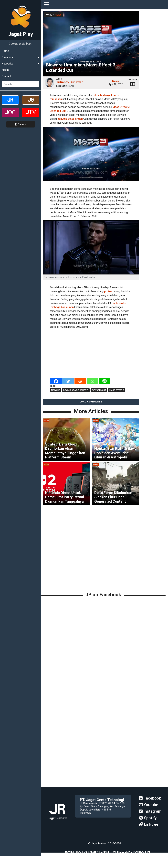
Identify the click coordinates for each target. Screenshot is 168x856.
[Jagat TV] (30, 115)
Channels (7, 57)
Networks (7, 63)
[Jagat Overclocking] (10, 115)
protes (108, 291)
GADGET (106, 851)
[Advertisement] (91, 354)
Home (5, 51)
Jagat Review (57, 818)
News (58, 14)
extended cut (99, 390)
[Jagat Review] (10, 102)
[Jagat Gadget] (30, 102)
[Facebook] (56, 381)
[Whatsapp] (92, 381)
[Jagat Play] (91, 156)
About (5, 69)
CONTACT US (142, 851)
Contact (6, 76)
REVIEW (94, 851)
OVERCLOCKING (122, 851)
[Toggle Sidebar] (47, 5)
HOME (69, 851)
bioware (55, 390)
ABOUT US (81, 851)
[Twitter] (68, 381)
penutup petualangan (70, 118)
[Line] (104, 381)
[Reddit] (80, 381)
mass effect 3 (116, 390)
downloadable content (75, 390)
